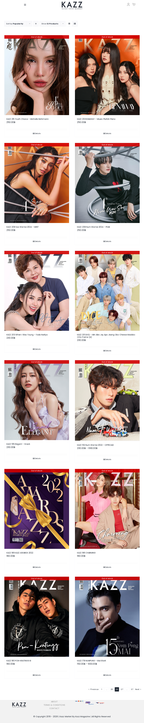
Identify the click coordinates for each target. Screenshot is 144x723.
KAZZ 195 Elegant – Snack (18, 444)
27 (122, 689)
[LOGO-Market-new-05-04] (72, 2)
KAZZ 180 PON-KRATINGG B (18, 660)
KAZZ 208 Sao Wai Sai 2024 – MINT (22, 227)
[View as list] (75, 23)
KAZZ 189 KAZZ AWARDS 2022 (19, 552)
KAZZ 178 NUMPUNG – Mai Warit (91, 660)
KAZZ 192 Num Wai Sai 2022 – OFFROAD (95, 445)
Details (38, 133)
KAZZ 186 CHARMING (86, 552)
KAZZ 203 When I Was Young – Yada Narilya (27, 334)
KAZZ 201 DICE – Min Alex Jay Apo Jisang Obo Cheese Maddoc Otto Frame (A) (106, 335)
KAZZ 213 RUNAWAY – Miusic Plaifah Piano (96, 119)
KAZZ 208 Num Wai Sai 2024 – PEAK (93, 227)
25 (112, 689)
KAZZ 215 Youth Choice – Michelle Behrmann (27, 119)
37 (132, 689)
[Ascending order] (36, 24)
